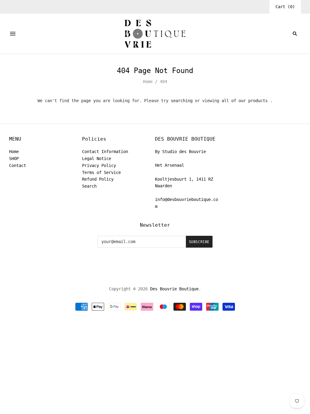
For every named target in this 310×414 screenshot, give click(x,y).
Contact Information (105, 151)
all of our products (245, 100)
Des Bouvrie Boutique (174, 288)
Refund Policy (98, 179)
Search (89, 186)
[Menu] (12, 33)
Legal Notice (96, 158)
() (285, 6)
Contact (17, 165)
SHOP (14, 158)
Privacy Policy (99, 165)
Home (148, 81)
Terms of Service (101, 172)
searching (182, 100)
